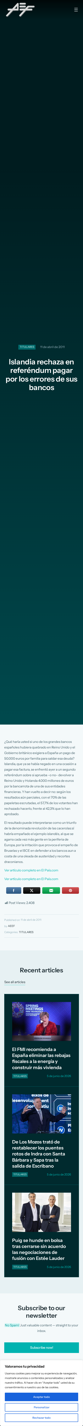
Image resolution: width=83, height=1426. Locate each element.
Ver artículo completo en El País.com (31, 870)
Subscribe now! (41, 1347)
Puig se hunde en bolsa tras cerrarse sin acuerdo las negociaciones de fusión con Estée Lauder (39, 1249)
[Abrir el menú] (76, 10)
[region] (41, 1393)
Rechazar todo (41, 1417)
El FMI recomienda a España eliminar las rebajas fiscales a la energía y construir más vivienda (41, 1058)
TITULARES (27, 347)
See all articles (14, 982)
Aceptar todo (41, 1397)
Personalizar (41, 1407)
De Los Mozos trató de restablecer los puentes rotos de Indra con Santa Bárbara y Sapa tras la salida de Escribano (38, 1154)
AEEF (11, 926)
